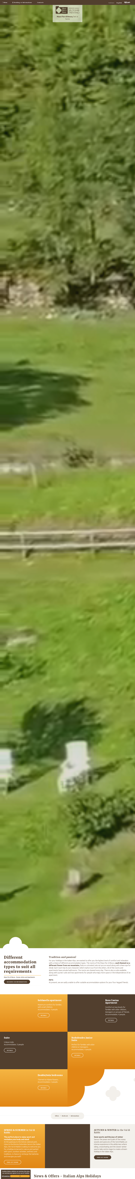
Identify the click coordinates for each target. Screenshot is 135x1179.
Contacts (40, 2)
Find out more (12, 1162)
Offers (57, 1116)
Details (44, 1015)
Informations (6, 1176)
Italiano (111, 3)
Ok (20, 1176)
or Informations (23, 2)
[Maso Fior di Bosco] (67, 10)
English (119, 3)
